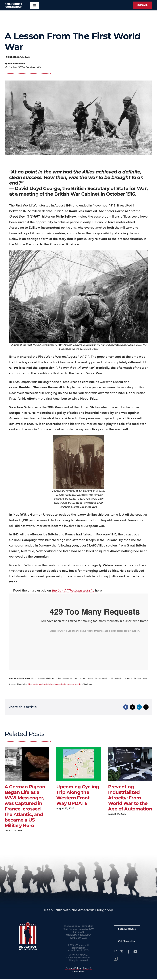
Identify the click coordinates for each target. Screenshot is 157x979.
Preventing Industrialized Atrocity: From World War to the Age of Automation (130, 798)
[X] (132, 707)
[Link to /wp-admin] (116, 959)
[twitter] (122, 951)
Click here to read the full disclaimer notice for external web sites (55, 684)
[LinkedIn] (139, 707)
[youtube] (135, 951)
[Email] (146, 707)
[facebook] (128, 951)
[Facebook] (125, 707)
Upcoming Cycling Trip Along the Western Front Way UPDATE (77, 795)
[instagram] (115, 951)
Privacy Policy (73, 968)
